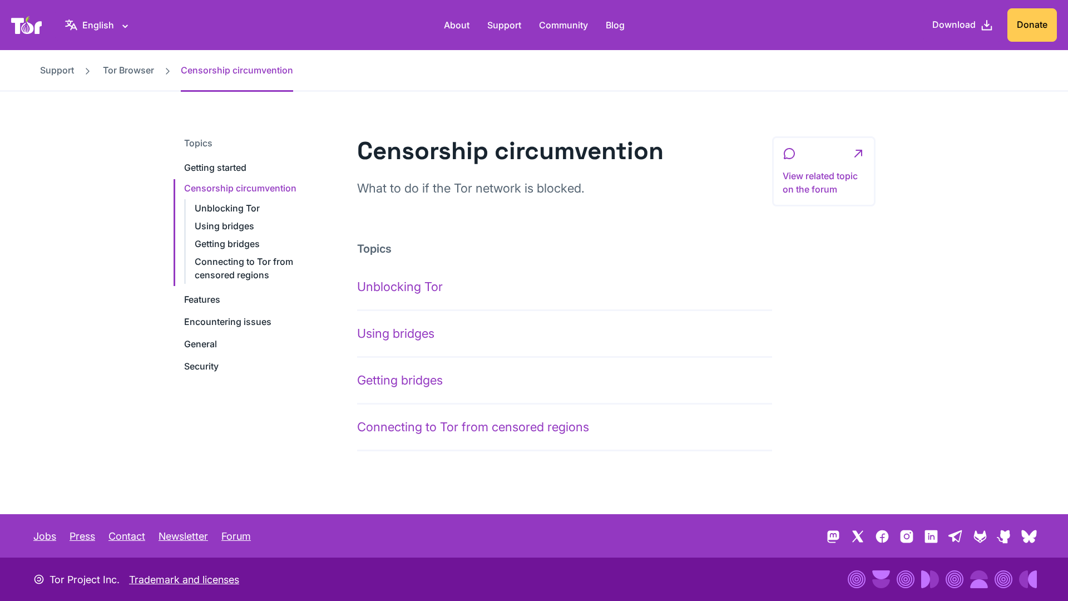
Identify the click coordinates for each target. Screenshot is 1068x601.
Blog (615, 25)
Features (202, 299)
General (200, 343)
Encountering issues (227, 321)
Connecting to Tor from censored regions (473, 427)
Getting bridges (227, 243)
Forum (236, 536)
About (456, 25)
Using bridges (224, 225)
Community (563, 25)
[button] (824, 171)
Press (82, 536)
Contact (126, 536)
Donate (1032, 24)
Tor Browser (128, 70)
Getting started (215, 167)
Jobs (44, 536)
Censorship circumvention (240, 188)
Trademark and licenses (184, 579)
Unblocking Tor (227, 208)
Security (201, 366)
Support (504, 25)
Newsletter (183, 536)
